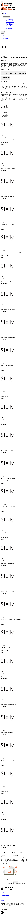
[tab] (4, 73)
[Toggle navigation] (2, 2)
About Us (2, 892)
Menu (2, 31)
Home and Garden (10, 22)
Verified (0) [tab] (5, 116)
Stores (4, 14)
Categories (5, 38)
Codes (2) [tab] (5, 114)
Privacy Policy (3, 897)
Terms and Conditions (5, 895)
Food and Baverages (10, 25)
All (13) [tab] (5, 112)
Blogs (4, 13)
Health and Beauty (10, 19)
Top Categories (7, 17)
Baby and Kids (9, 23)
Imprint (2, 900)
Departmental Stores (10, 20)
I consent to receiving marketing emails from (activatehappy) (13, 857)
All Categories (9, 28)
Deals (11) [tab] (5, 115)
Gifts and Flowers (10, 24)
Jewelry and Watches (10, 27)
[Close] (1, 11)
